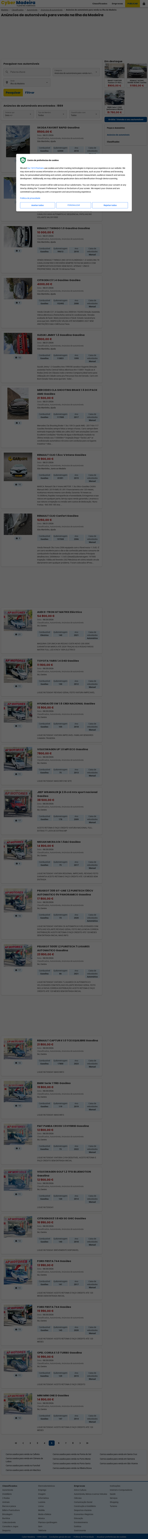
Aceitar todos (37, 205)
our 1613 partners (35, 168)
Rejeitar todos (110, 205)
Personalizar (73, 205)
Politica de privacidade (30, 198)
